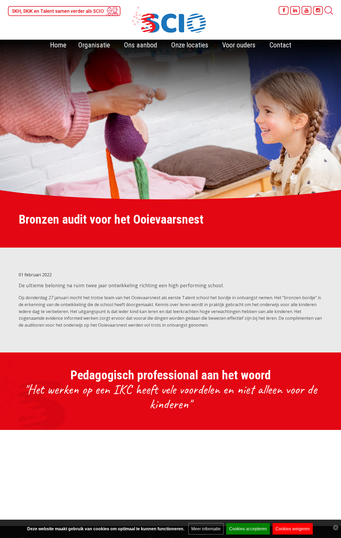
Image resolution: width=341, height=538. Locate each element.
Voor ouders (238, 45)
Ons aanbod (140, 45)
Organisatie (94, 45)
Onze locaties (189, 45)
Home (58, 45)
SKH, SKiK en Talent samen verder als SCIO (58, 11)
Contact (280, 45)
